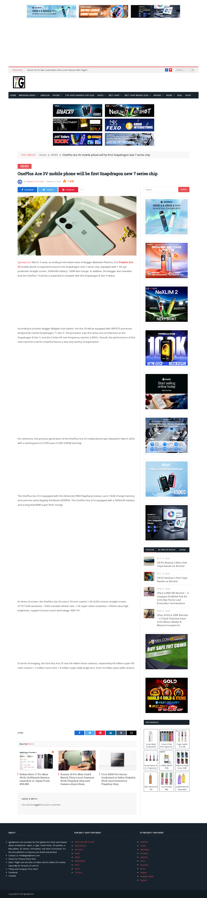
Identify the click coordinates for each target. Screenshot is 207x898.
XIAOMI (182, 549)
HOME (13, 95)
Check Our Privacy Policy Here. (22, 859)
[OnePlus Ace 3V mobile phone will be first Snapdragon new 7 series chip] (77, 226)
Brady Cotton (35, 181)
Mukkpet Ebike (146, 876)
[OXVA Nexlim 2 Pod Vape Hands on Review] (149, 576)
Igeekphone (24, 262)
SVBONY (144, 842)
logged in (38, 804)
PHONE (56, 95)
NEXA (77, 857)
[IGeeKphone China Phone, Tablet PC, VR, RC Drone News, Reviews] (19, 82)
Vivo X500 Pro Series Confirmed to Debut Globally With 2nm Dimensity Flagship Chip (118, 779)
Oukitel (143, 872)
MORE (169, 95)
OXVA (77, 853)
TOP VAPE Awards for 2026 (79, 95)
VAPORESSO (80, 845)
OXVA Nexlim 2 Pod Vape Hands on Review (172, 579)
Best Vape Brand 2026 (136, 95)
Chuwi (143, 845)
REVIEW (157, 95)
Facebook (12, 872)
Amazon (45, 95)
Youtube (12, 875)
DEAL (179, 95)
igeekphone (29, 894)
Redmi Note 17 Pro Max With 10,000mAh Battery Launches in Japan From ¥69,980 (35, 779)
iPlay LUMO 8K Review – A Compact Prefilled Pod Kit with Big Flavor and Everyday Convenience (173, 598)
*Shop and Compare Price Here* (23, 869)
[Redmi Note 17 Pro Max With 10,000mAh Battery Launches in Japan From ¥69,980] (36, 760)
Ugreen (143, 880)
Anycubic (144, 864)
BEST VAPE (114, 95)
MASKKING (80, 861)
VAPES (100, 95)
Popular (150, 549)
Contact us (13, 855)
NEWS (24, 166)
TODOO (78, 872)
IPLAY (77, 868)
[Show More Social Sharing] (81, 189)
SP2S (77, 864)
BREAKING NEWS (27, 95)
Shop (188, 95)
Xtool (142, 868)
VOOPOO (79, 849)
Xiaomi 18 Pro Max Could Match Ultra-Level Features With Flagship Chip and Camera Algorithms (59, 70)
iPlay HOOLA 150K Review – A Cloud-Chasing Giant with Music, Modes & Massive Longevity (172, 620)
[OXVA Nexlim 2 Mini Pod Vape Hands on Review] (149, 561)
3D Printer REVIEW (166, 549)
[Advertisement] (103, 42)
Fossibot (144, 853)
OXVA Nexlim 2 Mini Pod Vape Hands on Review (172, 564)
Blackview (144, 849)
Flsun (142, 861)
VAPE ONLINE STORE (84, 842)
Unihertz (144, 857)
